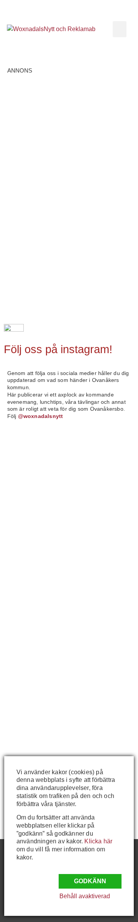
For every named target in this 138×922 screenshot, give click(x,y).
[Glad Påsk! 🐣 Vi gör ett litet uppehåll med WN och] (36, 619)
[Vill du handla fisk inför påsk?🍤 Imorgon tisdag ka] (36, 700)
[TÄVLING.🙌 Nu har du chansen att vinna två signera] (36, 458)
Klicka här (98, 841)
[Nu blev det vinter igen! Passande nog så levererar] (36, 660)
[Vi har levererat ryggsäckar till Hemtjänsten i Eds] (36, 579)
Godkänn (90, 881)
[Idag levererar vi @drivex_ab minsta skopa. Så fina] (36, 740)
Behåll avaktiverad (84, 896)
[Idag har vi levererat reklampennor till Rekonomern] (36, 498)
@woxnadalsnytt (40, 416)
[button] (120, 29)
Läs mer (37, 156)
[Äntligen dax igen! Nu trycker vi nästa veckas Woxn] (36, 538)
